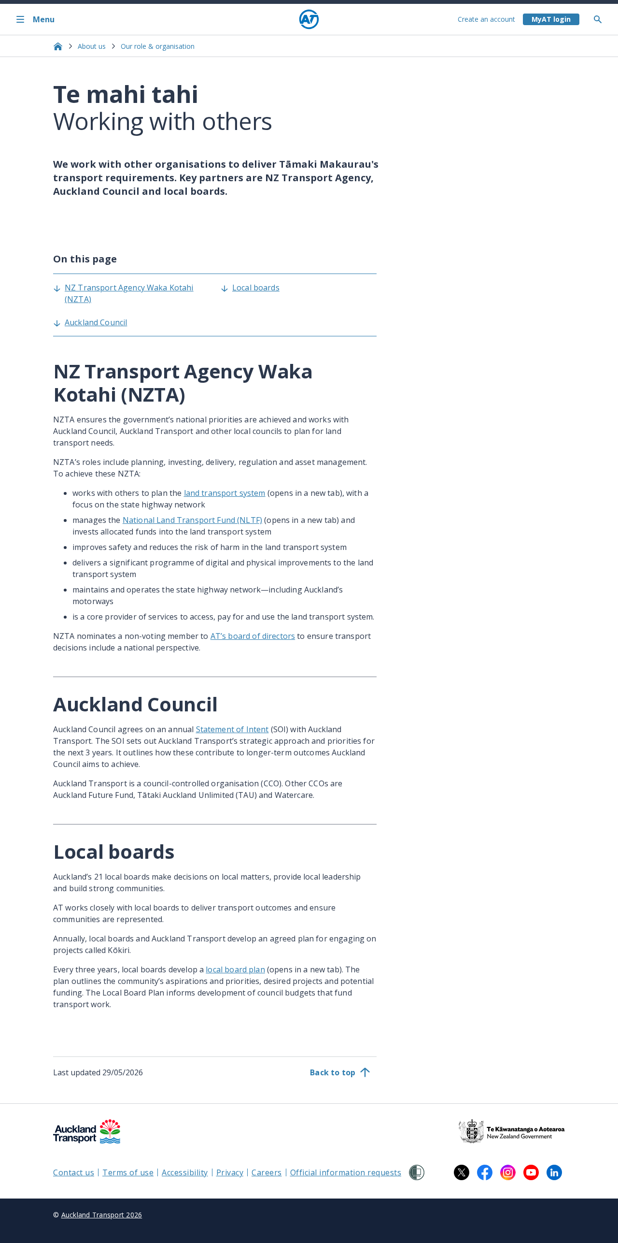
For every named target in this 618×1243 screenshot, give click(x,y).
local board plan (235, 969)
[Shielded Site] (416, 1172)
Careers (267, 1172)
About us (92, 46)
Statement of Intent (232, 729)
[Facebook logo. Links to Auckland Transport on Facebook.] (484, 1172)
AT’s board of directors (253, 636)
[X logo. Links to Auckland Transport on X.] (461, 1172)
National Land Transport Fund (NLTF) (192, 520)
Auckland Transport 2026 (101, 1214)
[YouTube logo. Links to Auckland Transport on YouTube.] (531, 1172)
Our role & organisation (158, 46)
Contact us (73, 1172)
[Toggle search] (601, 19)
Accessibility (185, 1172)
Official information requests (346, 1172)
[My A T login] (551, 19)
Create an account (486, 19)
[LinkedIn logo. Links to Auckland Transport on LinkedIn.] (554, 1172)
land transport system (225, 493)
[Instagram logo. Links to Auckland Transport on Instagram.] (508, 1172)
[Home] (309, 19)
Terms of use (128, 1172)
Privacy (230, 1172)
